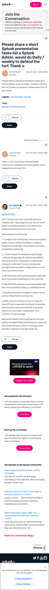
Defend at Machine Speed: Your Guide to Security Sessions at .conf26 (23, 493)
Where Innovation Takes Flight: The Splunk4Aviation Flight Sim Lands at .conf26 (21, 515)
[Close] (45, 566)
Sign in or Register (31, 25)
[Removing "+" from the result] (41, 140)
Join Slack (24, 414)
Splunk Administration (13, 106)
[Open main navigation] (45, 4)
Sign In (36, 4)
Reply (9, 125)
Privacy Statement (23, 579)
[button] (45, 38)
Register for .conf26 (24, 381)
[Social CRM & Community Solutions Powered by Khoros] (39, 547)
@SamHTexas (8, 214)
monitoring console (21, 97)
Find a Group (24, 448)
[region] (24, 576)
